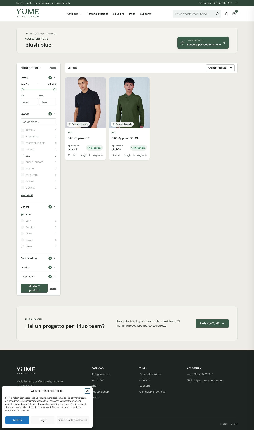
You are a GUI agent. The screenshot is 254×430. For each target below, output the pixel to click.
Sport (95, 386)
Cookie (234, 423)
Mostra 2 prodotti (34, 288)
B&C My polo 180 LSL (125, 138)
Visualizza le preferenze (72, 420)
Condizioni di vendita (152, 391)
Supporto (145, 13)
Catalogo (72, 13)
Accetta (17, 420)
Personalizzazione (97, 13)
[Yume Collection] (27, 13)
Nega (43, 420)
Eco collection (100, 391)
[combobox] (197, 14)
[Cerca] (217, 13)
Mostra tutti (27, 195)
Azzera (53, 67)
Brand (131, 13)
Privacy (223, 423)
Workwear (98, 380)
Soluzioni (118, 13)
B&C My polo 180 (78, 138)
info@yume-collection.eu (207, 380)
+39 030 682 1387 (202, 374)
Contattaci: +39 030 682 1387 (215, 3)
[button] (87, 391)
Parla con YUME (209, 323)
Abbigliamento (101, 374)
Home (29, 33)
